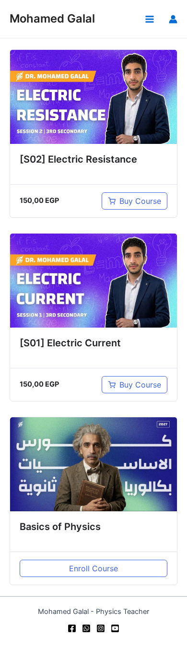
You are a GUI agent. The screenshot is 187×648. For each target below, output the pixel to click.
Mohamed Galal (52, 18)
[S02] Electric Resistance (78, 159)
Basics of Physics (60, 526)
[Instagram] (100, 628)
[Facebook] (72, 628)
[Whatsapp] (86, 628)
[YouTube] (115, 628)
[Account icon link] (173, 19)
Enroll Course (93, 568)
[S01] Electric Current (70, 343)
